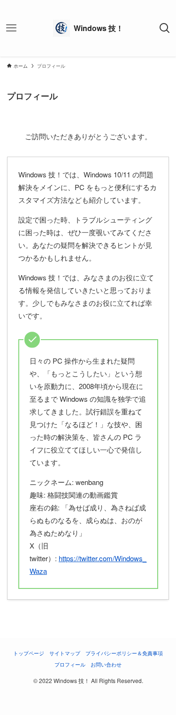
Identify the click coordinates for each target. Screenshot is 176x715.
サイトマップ (64, 653)
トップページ (28, 653)
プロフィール (69, 664)
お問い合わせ (106, 664)
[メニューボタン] (11, 28)
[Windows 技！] (88, 28)
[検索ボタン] (164, 28)
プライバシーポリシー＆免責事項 (124, 653)
